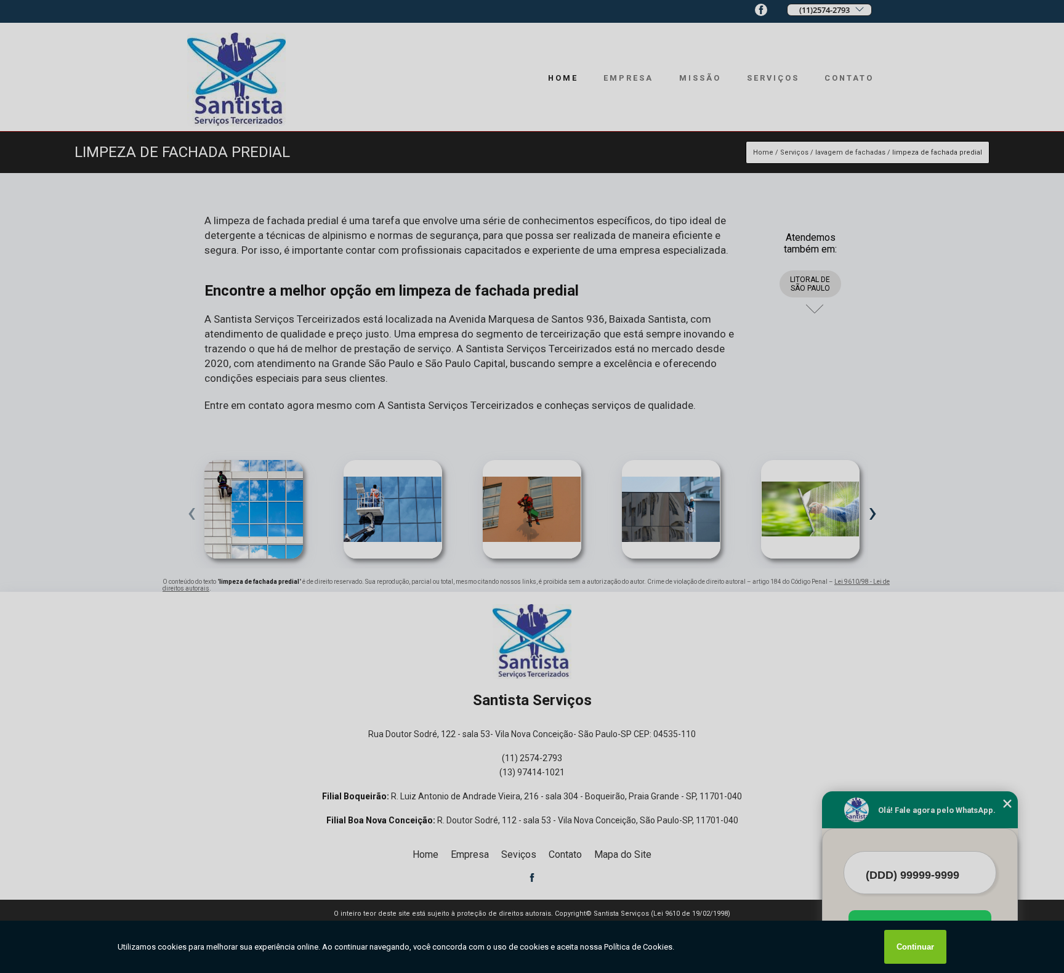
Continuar (915, 946)
